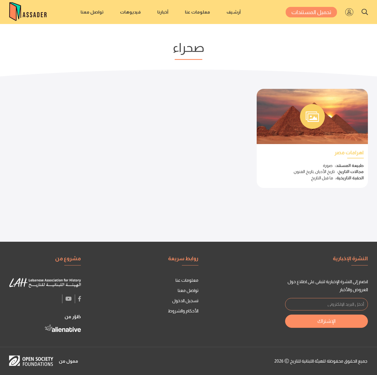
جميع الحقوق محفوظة (347, 361)
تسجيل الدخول (185, 300)
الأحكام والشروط (183, 310)
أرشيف (234, 12)
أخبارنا (162, 12)
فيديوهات (130, 12)
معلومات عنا (197, 12)
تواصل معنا (92, 12)
